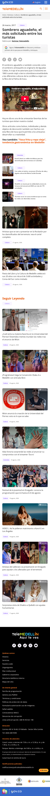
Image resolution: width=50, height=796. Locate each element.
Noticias (10, 15)
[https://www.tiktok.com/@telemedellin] (25, 645)
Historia (5, 657)
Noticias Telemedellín (20, 41)
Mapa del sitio (7, 682)
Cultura (17, 15)
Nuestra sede (7, 664)
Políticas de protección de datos (14, 702)
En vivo (44, 770)
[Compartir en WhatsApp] (15, 59)
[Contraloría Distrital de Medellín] (36, 781)
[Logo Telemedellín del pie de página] (25, 635)
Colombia (20, 155)
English (37, 2)
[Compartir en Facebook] (4, 59)
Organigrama (7, 667)
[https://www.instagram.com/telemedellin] (30, 645)
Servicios (5, 660)
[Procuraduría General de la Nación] (8, 781)
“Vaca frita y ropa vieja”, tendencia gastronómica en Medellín (24, 141)
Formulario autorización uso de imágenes (18, 705)
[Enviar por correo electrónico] (20, 59)
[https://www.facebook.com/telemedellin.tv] (14, 645)
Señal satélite (7, 709)
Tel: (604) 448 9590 (9, 733)
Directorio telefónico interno (13, 678)
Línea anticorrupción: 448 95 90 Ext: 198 (17, 720)
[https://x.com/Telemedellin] (19, 645)
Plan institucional (9, 671)
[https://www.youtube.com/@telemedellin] (36, 645)
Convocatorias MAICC (10, 713)
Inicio (4, 15)
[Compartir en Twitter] (9, 59)
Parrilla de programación (12, 691)
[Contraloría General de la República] (22, 781)
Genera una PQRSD (9, 695)
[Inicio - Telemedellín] (12, 9)
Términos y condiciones (11, 698)
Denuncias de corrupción (12, 716)
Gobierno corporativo (10, 675)
